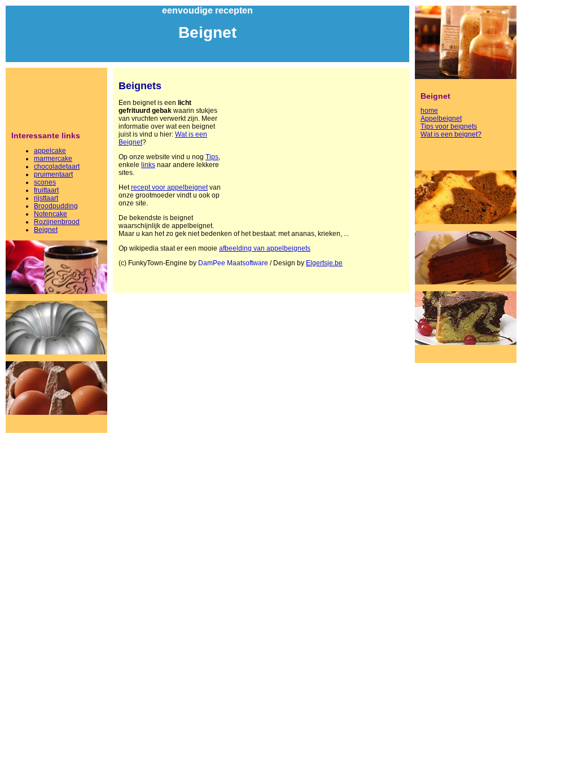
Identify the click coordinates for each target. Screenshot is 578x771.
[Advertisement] (56, 98)
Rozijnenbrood (57, 222)
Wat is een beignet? (451, 134)
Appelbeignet (441, 118)
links (148, 165)
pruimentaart (53, 174)
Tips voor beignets (449, 126)
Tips (211, 157)
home (429, 111)
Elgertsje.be (324, 263)
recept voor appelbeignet (169, 187)
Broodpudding (56, 206)
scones (45, 182)
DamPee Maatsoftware (233, 263)
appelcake (50, 151)
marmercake (53, 159)
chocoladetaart (57, 166)
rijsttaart (46, 198)
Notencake (50, 214)
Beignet (46, 230)
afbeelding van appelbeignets (264, 248)
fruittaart (46, 190)
